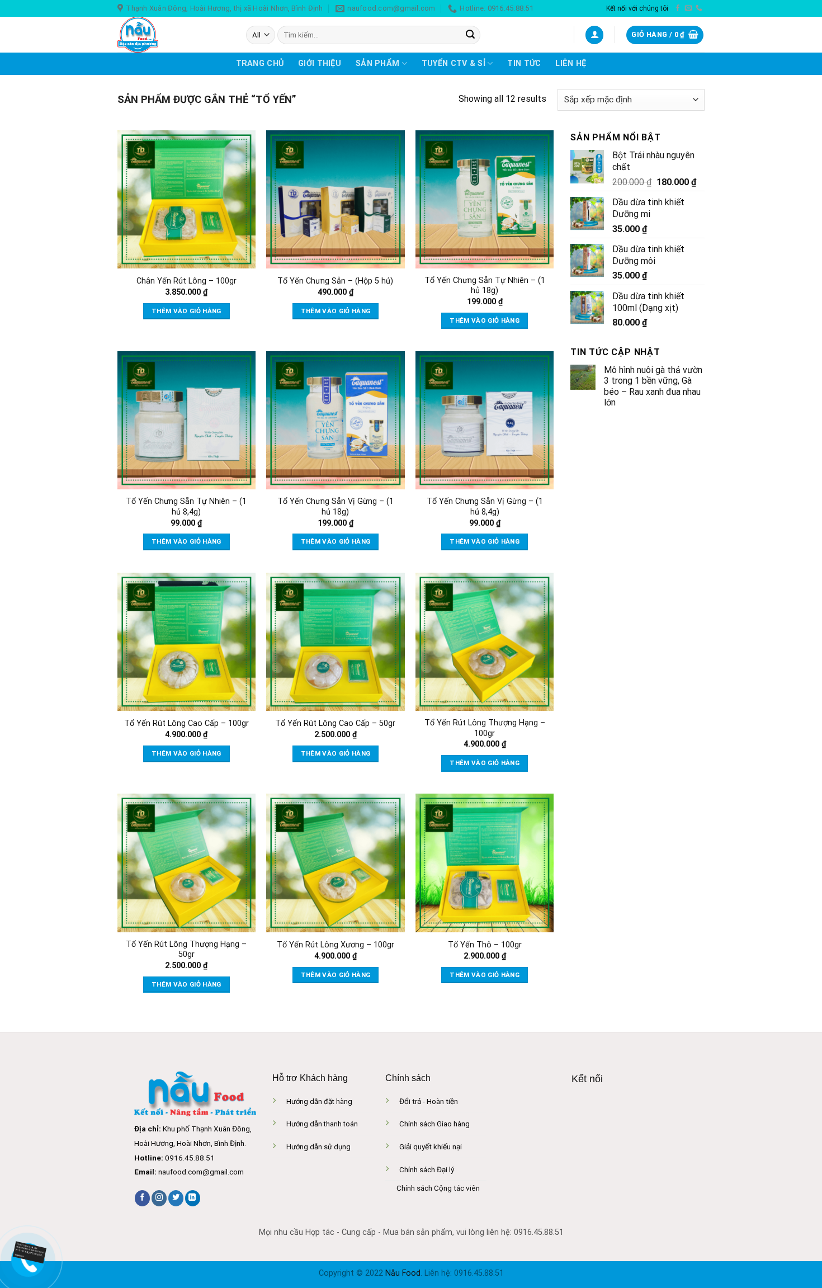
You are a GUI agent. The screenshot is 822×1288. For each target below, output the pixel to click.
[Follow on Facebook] (677, 8)
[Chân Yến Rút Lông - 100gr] (186, 199)
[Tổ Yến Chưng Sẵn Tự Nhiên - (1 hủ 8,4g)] (186, 420)
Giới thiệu (319, 63)
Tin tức (524, 63)
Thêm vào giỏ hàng (186, 311)
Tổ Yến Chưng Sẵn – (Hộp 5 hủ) (335, 281)
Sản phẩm (377, 63)
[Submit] (470, 35)
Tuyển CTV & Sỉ (453, 63)
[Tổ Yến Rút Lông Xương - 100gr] (335, 863)
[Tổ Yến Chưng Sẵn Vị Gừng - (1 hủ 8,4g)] (484, 420)
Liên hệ (570, 63)
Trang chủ (260, 63)
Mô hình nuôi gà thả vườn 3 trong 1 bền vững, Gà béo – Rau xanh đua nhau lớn (653, 386)
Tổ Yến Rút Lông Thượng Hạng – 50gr (186, 950)
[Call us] (699, 8)
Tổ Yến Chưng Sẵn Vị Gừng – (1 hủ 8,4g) (485, 507)
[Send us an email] (688, 8)
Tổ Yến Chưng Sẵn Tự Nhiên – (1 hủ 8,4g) (186, 507)
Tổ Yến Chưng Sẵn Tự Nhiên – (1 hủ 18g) (484, 286)
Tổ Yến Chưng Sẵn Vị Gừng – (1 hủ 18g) (335, 507)
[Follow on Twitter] (175, 1198)
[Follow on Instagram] (159, 1198)
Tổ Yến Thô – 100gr (485, 945)
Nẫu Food (403, 1273)
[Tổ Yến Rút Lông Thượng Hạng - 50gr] (186, 863)
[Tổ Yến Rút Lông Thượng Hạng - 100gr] (484, 642)
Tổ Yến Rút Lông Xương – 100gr (335, 945)
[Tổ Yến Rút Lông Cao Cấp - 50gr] (335, 642)
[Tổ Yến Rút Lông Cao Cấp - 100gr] (186, 642)
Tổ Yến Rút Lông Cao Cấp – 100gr (186, 723)
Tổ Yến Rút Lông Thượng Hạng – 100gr (484, 728)
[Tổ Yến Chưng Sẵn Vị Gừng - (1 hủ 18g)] (335, 420)
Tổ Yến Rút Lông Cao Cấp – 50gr (335, 723)
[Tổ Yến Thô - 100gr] (484, 863)
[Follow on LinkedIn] (192, 1198)
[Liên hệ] (28, 1251)
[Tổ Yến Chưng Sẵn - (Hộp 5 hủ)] (335, 199)
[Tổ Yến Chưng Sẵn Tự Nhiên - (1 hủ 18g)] (484, 199)
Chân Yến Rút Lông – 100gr (186, 281)
